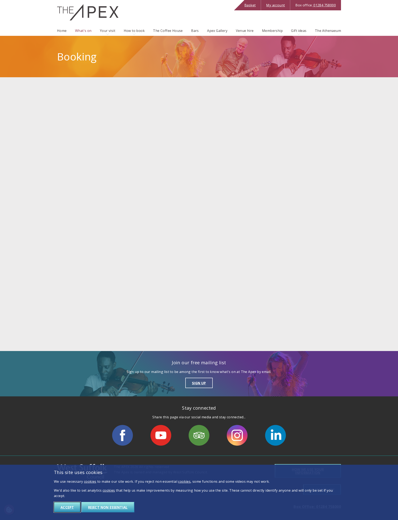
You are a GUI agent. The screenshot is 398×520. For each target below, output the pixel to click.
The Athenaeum (328, 30)
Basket (250, 5)
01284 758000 (315, 5)
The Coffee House (168, 30)
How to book (134, 30)
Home (62, 30)
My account (275, 5)
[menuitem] (62, 30)
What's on (83, 30)
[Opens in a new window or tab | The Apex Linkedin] (275, 435)
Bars (195, 30)
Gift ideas (298, 30)
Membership (272, 30)
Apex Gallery (217, 30)
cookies (90, 481)
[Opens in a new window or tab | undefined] (122, 435)
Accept (67, 507)
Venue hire (245, 30)
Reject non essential (108, 507)
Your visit (107, 30)
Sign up (199, 383)
